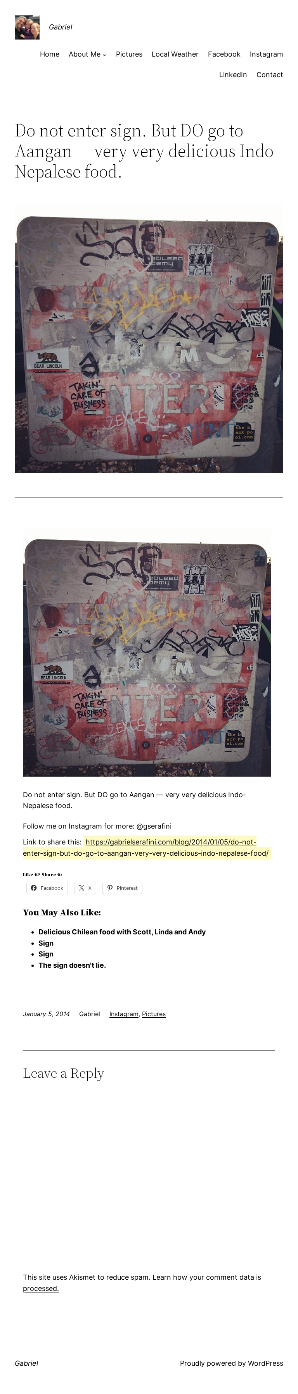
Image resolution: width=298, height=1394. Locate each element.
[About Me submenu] (104, 54)
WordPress (265, 1363)
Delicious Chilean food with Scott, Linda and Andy (122, 932)
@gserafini (154, 826)
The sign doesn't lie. (72, 965)
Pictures (154, 1014)
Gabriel (60, 27)
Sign (46, 943)
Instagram (124, 1014)
